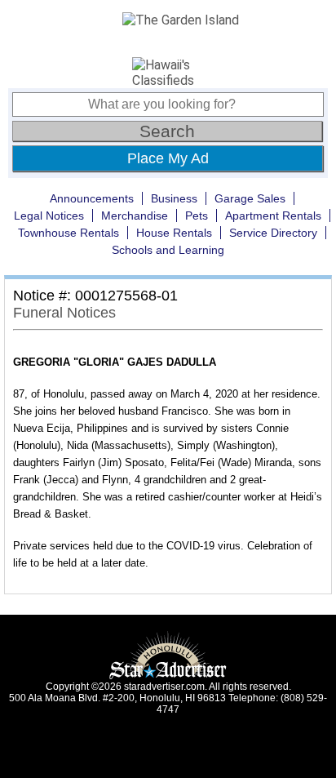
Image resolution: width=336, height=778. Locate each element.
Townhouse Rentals (68, 232)
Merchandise (134, 215)
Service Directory (273, 232)
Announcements (92, 198)
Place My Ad (168, 158)
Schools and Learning (168, 249)
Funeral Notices (64, 313)
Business (174, 198)
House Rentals (174, 232)
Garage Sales (249, 198)
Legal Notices (49, 215)
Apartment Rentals (273, 215)
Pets (196, 215)
